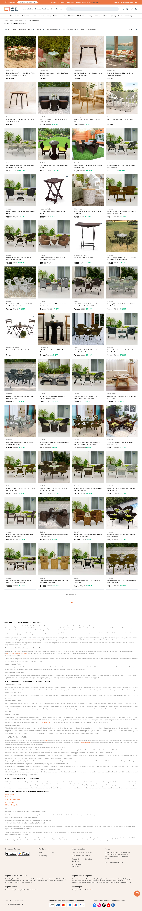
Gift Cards (116, 2)
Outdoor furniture (85, 881)
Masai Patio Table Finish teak (83, 257)
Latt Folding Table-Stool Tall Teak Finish (19, 719)
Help (136, 2)
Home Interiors (27, 9)
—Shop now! (94, 2)
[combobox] (26, 2)
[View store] (122, 9)
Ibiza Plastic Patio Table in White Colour (120, 119)
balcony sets (10, 792)
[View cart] (136, 9)
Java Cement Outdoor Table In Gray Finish (53, 673)
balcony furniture (44, 861)
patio (45, 879)
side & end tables (22, 792)
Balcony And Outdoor (21, 20)
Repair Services (56, 9)
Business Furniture (42, 9)
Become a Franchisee (127, 2)
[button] (35, 2)
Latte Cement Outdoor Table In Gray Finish (87, 719)
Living (11, 20)
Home (6, 20)
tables (36, 771)
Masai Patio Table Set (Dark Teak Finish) (19, 350)
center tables (32, 778)
